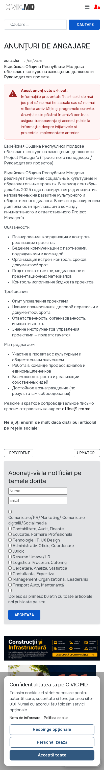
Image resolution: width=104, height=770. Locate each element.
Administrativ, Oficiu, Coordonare (43, 545)
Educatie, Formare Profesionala (42, 534)
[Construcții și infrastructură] (52, 647)
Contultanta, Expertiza (33, 573)
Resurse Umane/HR (31, 557)
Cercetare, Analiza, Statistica (40, 568)
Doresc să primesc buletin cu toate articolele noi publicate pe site (50, 599)
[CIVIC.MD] (20, 7)
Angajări (11, 61)
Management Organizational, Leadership (50, 579)
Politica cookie (56, 718)
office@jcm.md (76, 408)
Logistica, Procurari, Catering (40, 562)
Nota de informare (25, 718)
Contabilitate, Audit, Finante (38, 528)
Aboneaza (24, 615)
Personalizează (52, 742)
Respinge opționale (52, 729)
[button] (97, 7)
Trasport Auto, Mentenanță (38, 585)
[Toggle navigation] (87, 7)
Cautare (85, 24)
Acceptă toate (52, 755)
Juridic (18, 551)
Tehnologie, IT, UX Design (36, 540)
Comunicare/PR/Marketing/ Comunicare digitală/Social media (46, 520)
